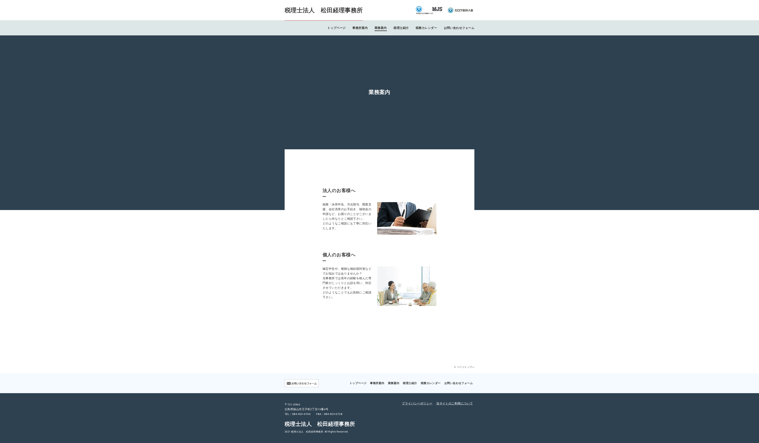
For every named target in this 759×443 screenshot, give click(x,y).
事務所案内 (360, 28)
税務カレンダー (426, 28)
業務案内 (381, 28)
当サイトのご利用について (454, 403)
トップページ (336, 28)
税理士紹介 (401, 28)
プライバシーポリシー (417, 403)
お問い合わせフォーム (459, 28)
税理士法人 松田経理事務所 (324, 10)
